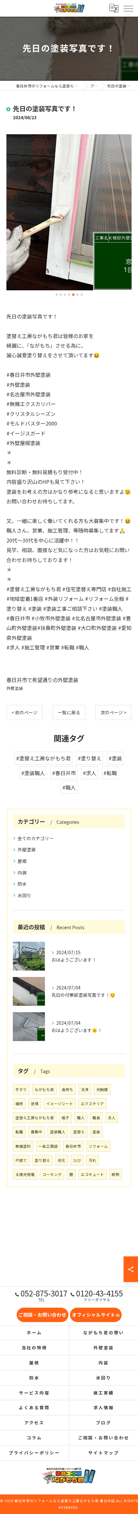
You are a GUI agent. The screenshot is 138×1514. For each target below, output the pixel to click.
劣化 (61, 1160)
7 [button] (82, 295)
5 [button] (73, 295)
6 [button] (77, 295)
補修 (19, 1103)
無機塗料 (23, 1146)
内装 (22, 872)
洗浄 (85, 1089)
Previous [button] (12, 215)
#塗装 (115, 758)
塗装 (96, 1131)
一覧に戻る (69, 712)
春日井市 (73, 1146)
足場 (35, 1103)
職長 (96, 1117)
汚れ (92, 1160)
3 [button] (65, 295)
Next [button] (125, 215)
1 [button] (57, 295)
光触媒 (102, 1089)
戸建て (21, 1160)
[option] (69, 212)
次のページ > (113, 712)
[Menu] (128, 8)
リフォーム (98, 1146)
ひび (77, 1160)
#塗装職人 (33, 773)
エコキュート (92, 1174)
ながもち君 (44, 1089)
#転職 (110, 773)
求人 (112, 1117)
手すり (21, 1089)
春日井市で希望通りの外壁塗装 (42, 679)
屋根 (22, 861)
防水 (22, 884)
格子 (65, 1117)
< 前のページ (25, 712)
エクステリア (92, 1103)
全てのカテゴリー (36, 838)
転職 (19, 1131)
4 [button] (69, 295)
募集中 (36, 1131)
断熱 (115, 1174)
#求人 (89, 773)
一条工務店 (48, 1146)
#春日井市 (64, 773)
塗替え (79, 1131)
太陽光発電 (25, 1174)
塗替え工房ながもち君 (34, 1117)
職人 (81, 1117)
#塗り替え (89, 758)
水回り (24, 895)
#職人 (69, 787)
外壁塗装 (14, 688)
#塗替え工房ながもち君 (43, 758)
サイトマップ (103, 1453)
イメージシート (59, 1103)
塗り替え (42, 1160)
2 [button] (61, 295)
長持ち (67, 1089)
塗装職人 (57, 1131)
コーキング (52, 1174)
